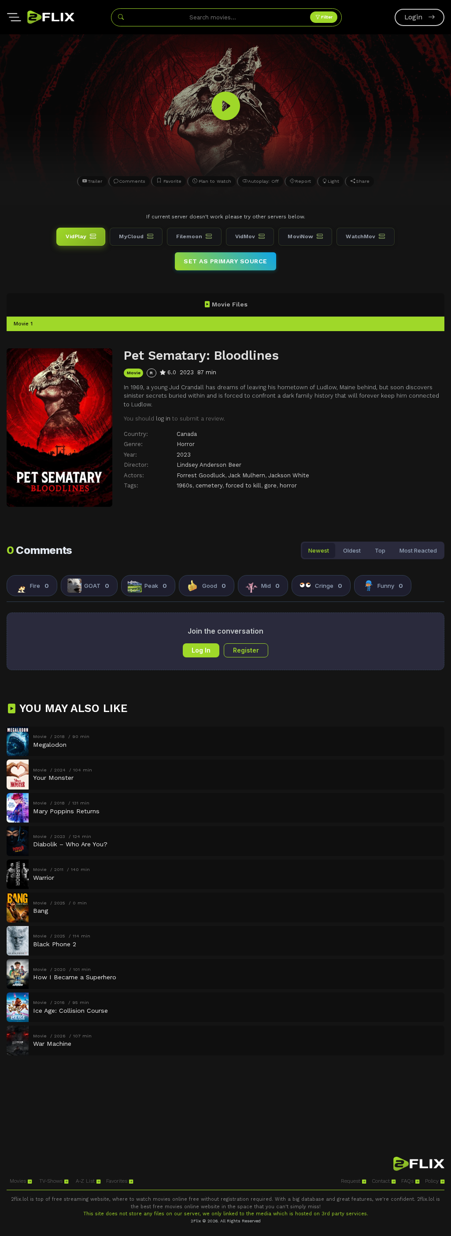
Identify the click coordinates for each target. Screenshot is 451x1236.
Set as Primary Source (225, 261)
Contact (382, 1181)
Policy (432, 1181)
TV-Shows (51, 1181)
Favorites (117, 1181)
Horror (186, 444)
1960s (184, 485)
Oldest (352, 550)
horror (288, 485)
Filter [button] (326, 17)
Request (351, 1181)
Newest (318, 550)
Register (246, 650)
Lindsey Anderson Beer (209, 464)
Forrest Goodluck (201, 475)
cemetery (209, 485)
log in (163, 418)
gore (270, 485)
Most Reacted (418, 550)
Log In (201, 650)
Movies (19, 1181)
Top (380, 550)
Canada (187, 434)
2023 (184, 454)
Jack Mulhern (246, 475)
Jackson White (288, 475)
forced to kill (243, 485)
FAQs (408, 1181)
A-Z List (86, 1181)
